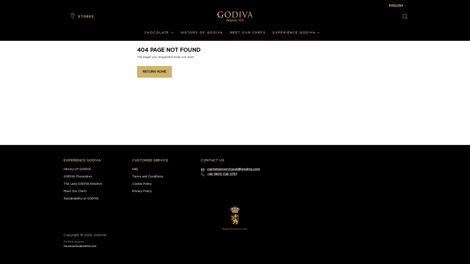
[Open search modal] (405, 17)
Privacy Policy (142, 191)
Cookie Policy (142, 183)
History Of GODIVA (77, 169)
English (396, 5)
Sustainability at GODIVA (81, 198)
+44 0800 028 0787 (222, 174)
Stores (86, 16)
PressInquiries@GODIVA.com (80, 246)
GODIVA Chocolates (78, 176)
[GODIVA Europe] (235, 16)
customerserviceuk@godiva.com (233, 169)
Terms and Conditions (147, 176)
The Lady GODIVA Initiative (83, 183)
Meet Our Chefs (75, 191)
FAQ (135, 169)
